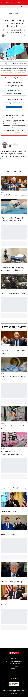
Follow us (16, 63)
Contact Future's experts (14, 661)
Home (10, 13)
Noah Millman (10, 35)
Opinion (14, 16)
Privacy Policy (14, 666)
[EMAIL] (10, 146)
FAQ (14, 673)
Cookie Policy (14, 668)
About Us (14, 658)
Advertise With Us (14, 671)
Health (16, 13)
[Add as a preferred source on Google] (14, 684)
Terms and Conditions (14, 663)
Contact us (17, 132)
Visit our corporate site (19, 691)
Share (5, 63)
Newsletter (24, 63)
